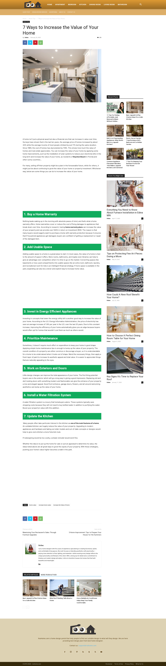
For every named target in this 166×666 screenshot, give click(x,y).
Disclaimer (109, 664)
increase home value (45, 505)
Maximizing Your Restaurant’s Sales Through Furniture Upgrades (39, 533)
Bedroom (72, 4)
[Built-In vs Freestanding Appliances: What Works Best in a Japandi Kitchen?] (115, 130)
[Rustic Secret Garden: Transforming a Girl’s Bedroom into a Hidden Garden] (134, 130)
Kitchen (82, 4)
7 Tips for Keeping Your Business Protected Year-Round (134, 163)
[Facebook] (25, 42)
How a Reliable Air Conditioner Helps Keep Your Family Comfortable (87, 600)
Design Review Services (39, 12)
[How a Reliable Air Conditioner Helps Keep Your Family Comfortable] (89, 587)
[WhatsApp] (40, 42)
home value (32, 505)
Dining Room (95, 4)
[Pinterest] (35, 42)
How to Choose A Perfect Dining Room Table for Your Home (123, 337)
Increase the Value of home (61, 505)
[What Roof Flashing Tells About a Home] (62, 587)
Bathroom (122, 4)
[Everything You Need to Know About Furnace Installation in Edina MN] (125, 193)
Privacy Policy (129, 664)
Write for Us (139, 664)
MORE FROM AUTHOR (49, 575)
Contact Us (71, 12)
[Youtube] (101, 652)
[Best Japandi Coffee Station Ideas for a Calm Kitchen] (35, 587)
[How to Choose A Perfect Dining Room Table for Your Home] (125, 319)
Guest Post (26, 12)
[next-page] (27, 607)
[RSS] (83, 652)
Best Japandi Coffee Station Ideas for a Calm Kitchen (134, 117)
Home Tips (32, 19)
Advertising (53, 12)
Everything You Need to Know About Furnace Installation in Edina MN (125, 212)
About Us (62, 12)
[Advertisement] (62, 121)
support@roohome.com (87, 645)
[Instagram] (71, 652)
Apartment (60, 4)
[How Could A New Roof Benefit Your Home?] (125, 278)
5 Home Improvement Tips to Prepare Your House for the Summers (85, 533)
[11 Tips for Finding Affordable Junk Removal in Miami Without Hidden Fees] (115, 107)
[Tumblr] (89, 652)
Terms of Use (119, 664)
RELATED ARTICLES (31, 575)
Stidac (27, 37)
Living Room (109, 4)
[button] (140, 5)
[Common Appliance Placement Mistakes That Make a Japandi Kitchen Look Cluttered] (115, 154)
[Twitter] (30, 42)
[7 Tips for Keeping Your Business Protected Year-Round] (134, 154)
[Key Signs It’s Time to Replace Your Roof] (125, 360)
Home (49, 4)
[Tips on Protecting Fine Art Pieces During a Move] (125, 237)
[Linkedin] (40, 564)
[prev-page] (24, 607)
